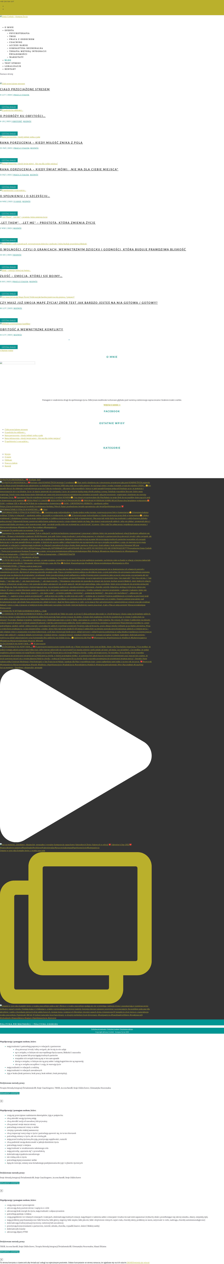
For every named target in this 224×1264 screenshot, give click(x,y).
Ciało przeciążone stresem (25, 89)
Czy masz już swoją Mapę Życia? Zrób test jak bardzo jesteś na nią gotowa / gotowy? (79, 302)
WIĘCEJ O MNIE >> (112, 405)
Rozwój (27, 121)
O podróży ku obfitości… (23, 116)
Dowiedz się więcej (141, 1262)
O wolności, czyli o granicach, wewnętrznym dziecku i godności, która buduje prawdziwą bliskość (93, 249)
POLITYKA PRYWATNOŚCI (15, 1024)
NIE (131, 1262)
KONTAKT (10, 69)
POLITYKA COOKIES (46, 1024)
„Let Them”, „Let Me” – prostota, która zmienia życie (48, 222)
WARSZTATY (16, 57)
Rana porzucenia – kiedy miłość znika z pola (41, 142)
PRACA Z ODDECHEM (22, 39)
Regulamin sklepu (126, 1029)
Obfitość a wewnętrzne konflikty (31, 329)
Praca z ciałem (21, 95)
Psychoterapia (19, 33)
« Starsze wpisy (6, 350)
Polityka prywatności (98, 1029)
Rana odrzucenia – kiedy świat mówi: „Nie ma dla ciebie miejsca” (59, 169)
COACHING (15, 42)
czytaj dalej (9, 107)
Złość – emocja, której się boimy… (31, 276)
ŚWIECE (8, 9)
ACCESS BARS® (18, 45)
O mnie (17, 201)
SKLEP (7, 6)
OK (128, 1262)
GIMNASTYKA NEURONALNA (26, 48)
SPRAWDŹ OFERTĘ (9, 1093)
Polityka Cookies (113, 1029)
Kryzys (7, 454)
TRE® (12, 36)
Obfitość (17, 121)
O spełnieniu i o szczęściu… (25, 196)
